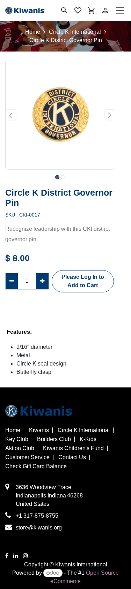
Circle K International (75, 32)
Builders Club (54, 439)
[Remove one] (11, 281)
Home (32, 32)
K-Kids (88, 439)
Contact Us (72, 457)
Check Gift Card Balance (36, 466)
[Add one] (42, 281)
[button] (10, 114)
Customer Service (27, 457)
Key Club (16, 439)
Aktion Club (19, 448)
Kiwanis (39, 430)
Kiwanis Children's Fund (73, 448)
